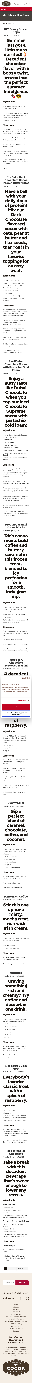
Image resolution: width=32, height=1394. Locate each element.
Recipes (16, 1309)
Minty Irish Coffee (16, 896)
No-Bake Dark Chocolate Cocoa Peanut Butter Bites (16, 180)
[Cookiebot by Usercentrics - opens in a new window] (22, 678)
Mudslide (16, 972)
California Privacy (16, 1324)
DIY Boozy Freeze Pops (16, 31)
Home (5, 23)
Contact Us (16, 1312)
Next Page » (22, 1269)
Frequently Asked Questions (16, 1316)
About (16, 1304)
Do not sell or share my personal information (16, 713)
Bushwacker (16, 803)
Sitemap (16, 1331)
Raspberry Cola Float (16, 1067)
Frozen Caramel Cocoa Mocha (16, 526)
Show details (22, 700)
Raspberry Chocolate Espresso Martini (16, 662)
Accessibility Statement (16, 1319)
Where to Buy (16, 1314)
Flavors (16, 1307)
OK (16, 706)
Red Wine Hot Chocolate (16, 1152)
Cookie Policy (16, 1326)
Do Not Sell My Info (16, 1328)
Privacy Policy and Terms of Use (16, 1321)
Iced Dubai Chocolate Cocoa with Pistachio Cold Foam (16, 366)
